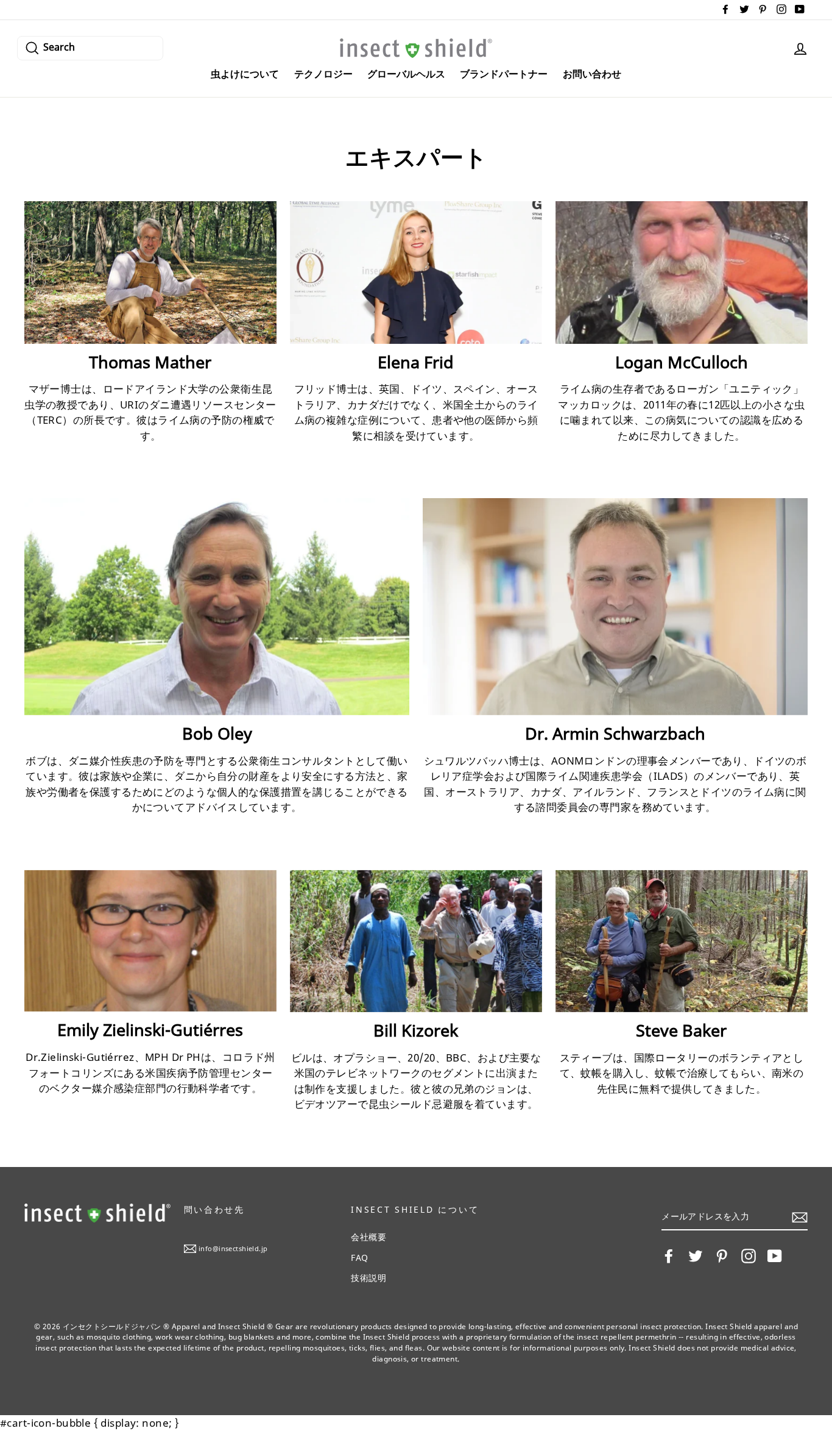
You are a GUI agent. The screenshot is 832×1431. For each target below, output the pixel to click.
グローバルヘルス (406, 73)
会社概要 (368, 1237)
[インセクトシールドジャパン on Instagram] (748, 1256)
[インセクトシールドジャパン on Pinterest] (721, 1256)
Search (59, 46)
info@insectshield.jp (233, 1248)
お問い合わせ (592, 73)
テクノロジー (323, 73)
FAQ (359, 1257)
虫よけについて (245, 73)
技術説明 (368, 1277)
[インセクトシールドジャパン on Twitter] (695, 1256)
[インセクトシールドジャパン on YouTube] (774, 1256)
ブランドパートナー (504, 73)
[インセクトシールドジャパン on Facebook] (668, 1256)
